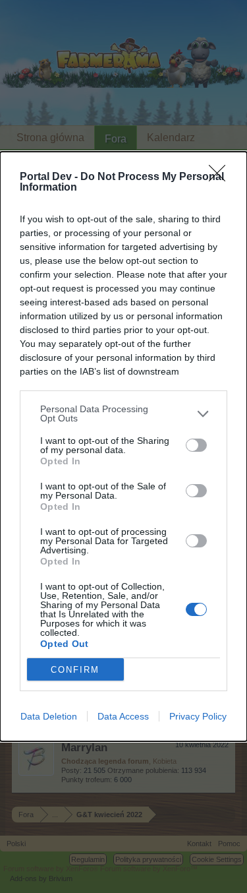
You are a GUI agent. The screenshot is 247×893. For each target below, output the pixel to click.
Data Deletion (48, 716)
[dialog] (123, 446)
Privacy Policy (198, 716)
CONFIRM (75, 670)
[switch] (196, 445)
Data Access (123, 716)
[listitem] (123, 413)
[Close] (221, 177)
